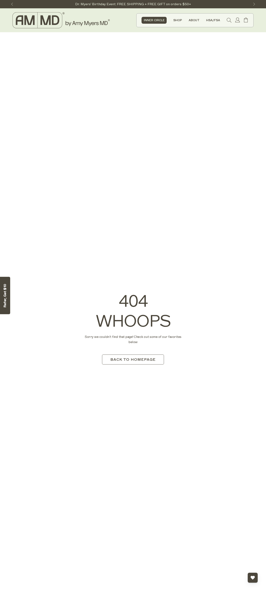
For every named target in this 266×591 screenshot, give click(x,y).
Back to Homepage (133, 359)
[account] (237, 20)
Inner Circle (154, 20)
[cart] (245, 21)
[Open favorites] (253, 578)
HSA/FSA (213, 20)
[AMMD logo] (61, 20)
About (194, 20)
